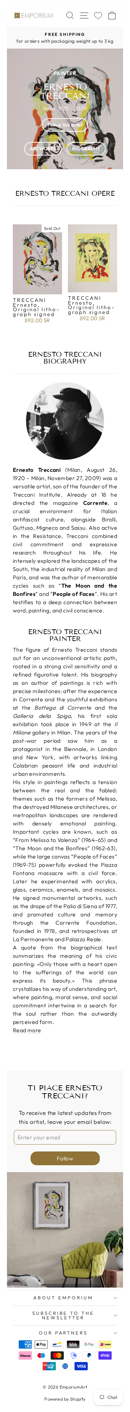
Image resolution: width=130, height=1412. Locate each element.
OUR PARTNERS (63, 1332)
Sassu (78, 527)
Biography (86, 148)
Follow (65, 1158)
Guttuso (23, 527)
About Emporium (63, 1297)
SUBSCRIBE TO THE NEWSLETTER (63, 1315)
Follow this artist (65, 125)
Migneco (47, 527)
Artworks (43, 148)
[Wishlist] (98, 15)
